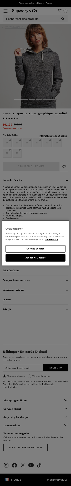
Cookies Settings (35, 249)
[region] (35, 243)
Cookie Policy (51, 239)
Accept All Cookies (35, 258)
